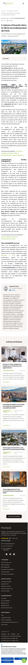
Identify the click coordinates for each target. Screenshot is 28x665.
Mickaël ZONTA (14, 286)
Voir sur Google (5, 540)
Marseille (3, 634)
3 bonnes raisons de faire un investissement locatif (12, 237)
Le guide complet (6, 617)
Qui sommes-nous (6, 562)
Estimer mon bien (6, 586)
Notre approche (5, 567)
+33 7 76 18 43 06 (8, 546)
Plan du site (4, 624)
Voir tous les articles (14, 516)
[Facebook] (6, 554)
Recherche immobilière (7, 569)
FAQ (2, 615)
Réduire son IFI (5, 603)
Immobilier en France (12, 11)
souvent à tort (8, 255)
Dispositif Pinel (5, 605)
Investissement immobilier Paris (9, 640)
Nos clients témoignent (7, 574)
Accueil (3, 11)
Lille (8, 634)
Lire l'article (6, 382)
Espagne (13, 634)
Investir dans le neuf (6, 608)
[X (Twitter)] (2, 554)
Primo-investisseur (6, 620)
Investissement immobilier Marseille (11, 636)
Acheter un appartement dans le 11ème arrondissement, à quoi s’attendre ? (12, 153)
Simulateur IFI (4, 584)
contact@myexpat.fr (9, 543)
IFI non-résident (5, 601)
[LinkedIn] (14, 554)
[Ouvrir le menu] (23, 3)
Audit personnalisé (6, 581)
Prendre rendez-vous (7, 588)
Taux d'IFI (3, 598)
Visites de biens (5, 572)
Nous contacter (5, 591)
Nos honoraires (5, 565)
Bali (18, 634)
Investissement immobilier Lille (9, 638)
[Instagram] (10, 554)
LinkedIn (13, 290)
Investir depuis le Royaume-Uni (9, 622)
